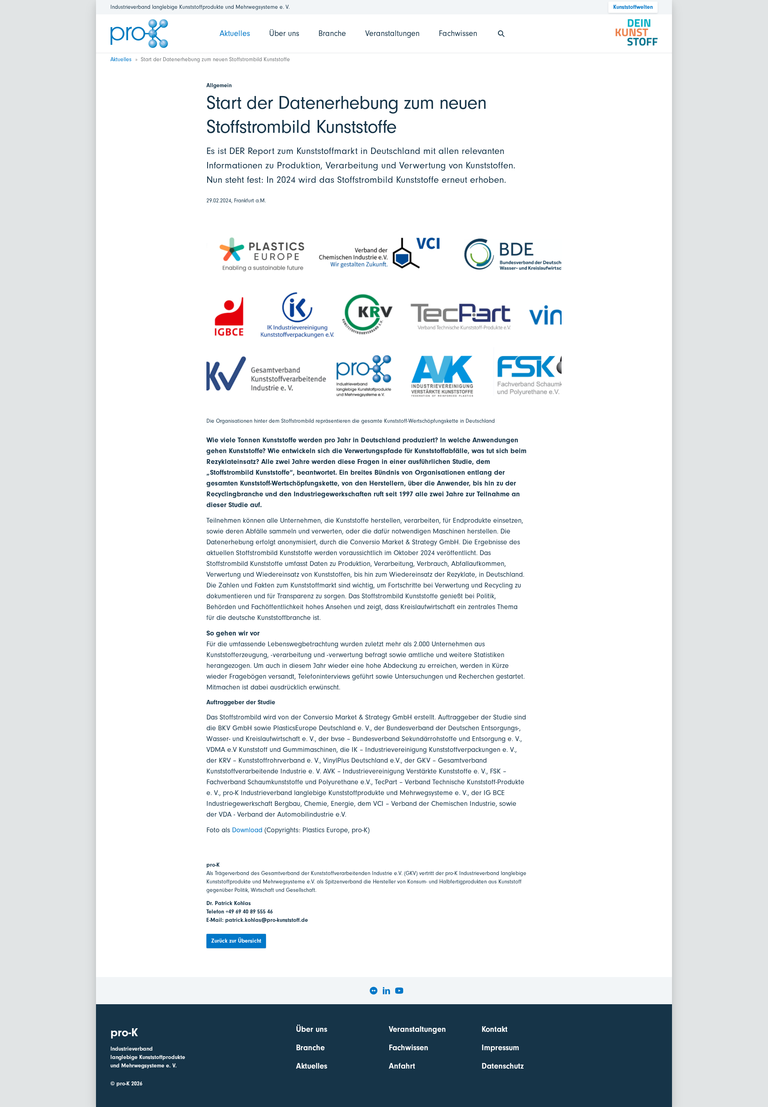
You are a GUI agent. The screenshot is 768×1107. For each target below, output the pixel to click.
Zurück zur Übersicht (236, 940)
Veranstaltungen (392, 33)
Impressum (500, 1047)
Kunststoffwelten (633, 7)
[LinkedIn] (386, 991)
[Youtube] (399, 991)
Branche (332, 33)
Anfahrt (402, 1066)
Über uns (284, 33)
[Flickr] (374, 991)
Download (247, 830)
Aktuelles (235, 33)
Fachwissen (458, 33)
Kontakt (495, 1029)
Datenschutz (503, 1066)
